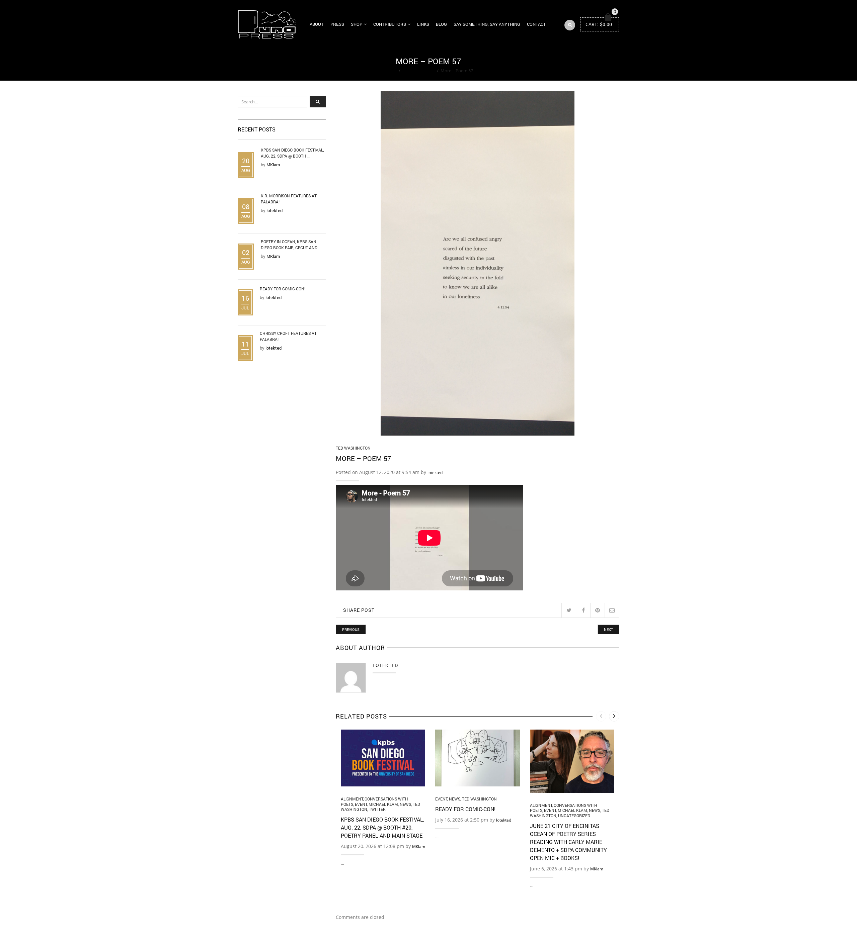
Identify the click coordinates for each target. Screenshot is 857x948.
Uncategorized (574, 815)
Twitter (377, 809)
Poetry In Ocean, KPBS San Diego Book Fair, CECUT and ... (291, 244)
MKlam (418, 846)
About (317, 24)
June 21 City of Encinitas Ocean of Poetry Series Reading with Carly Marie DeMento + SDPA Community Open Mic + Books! (568, 841)
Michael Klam (383, 804)
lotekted (435, 472)
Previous (351, 629)
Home (390, 71)
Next (608, 629)
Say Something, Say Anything (487, 24)
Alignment (352, 798)
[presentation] (601, 716)
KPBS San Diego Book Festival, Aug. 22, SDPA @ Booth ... (292, 153)
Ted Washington (418, 71)
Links (423, 24)
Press (337, 24)
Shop (356, 24)
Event (361, 804)
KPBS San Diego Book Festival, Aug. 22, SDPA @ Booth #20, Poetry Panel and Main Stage (382, 827)
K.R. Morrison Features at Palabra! (289, 198)
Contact (536, 24)
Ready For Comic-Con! (465, 809)
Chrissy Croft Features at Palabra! (288, 336)
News (405, 804)
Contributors (389, 24)
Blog (441, 24)
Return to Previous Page (593, 65)
